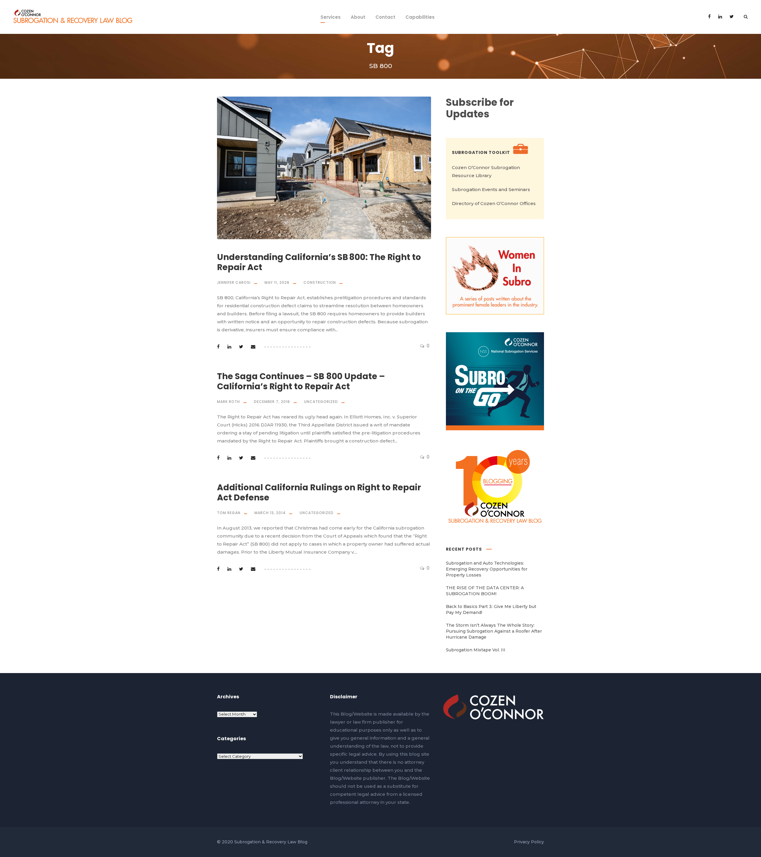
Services (330, 17)
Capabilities (420, 17)
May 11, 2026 (277, 282)
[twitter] (731, 16)
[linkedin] (720, 16)
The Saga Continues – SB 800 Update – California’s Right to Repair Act (301, 381)
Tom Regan (228, 512)
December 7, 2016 (272, 401)
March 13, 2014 (270, 512)
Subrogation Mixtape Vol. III (475, 650)
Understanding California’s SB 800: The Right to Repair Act (319, 262)
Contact (385, 17)
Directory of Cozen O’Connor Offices (494, 203)
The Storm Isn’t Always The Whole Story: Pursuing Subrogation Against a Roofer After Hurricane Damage (494, 631)
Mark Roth (228, 401)
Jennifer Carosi (234, 282)
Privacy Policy (529, 842)
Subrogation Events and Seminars (491, 189)
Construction (320, 282)
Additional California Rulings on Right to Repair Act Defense (319, 492)
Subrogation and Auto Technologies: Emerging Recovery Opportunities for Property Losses (486, 569)
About (358, 17)
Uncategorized (321, 401)
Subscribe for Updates (480, 108)
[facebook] (709, 16)
